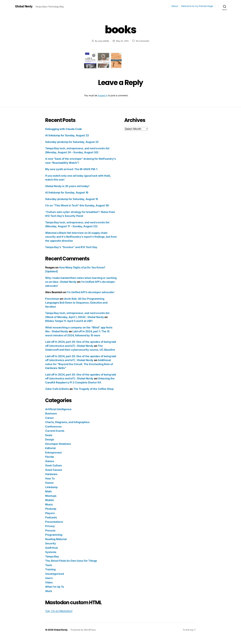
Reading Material (56, 539)
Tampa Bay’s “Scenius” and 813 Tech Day (71, 247)
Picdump (50, 508)
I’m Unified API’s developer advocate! (90, 292)
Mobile (49, 500)
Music (49, 504)
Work (48, 591)
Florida (49, 456)
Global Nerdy (23, 6)
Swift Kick (51, 547)
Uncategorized (54, 573)
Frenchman (52, 298)
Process (50, 530)
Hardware (51, 474)
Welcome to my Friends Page (197, 6)
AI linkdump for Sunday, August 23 (67, 135)
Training (50, 569)
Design (49, 439)
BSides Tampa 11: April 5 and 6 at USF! (69, 321)
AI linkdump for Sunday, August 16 (66, 192)
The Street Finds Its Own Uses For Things (71, 560)
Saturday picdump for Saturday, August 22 (72, 141)
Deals (48, 435)
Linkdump (51, 487)
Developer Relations (58, 443)
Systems (50, 552)
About (174, 6)
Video (49, 582)
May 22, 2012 (122, 41)
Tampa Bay (52, 556)
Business (51, 413)
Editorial (50, 448)
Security (50, 543)
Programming (53, 534)
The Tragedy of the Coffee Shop (93, 388)
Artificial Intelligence (58, 409)
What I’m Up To (54, 586)
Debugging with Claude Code (63, 129)
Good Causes (53, 469)
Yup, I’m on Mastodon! (58, 611)
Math (48, 491)
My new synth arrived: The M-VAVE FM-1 (71, 169)
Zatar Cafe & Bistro (57, 388)
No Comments (142, 41)
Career (49, 417)
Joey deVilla (103, 41)
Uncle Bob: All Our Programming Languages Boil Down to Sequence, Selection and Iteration (76, 302)
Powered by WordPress (83, 629)
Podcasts (51, 517)
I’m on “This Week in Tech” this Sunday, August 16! (77, 205)
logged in (103, 95)
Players (50, 513)
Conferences (53, 426)
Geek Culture (53, 465)
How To (50, 478)
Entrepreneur (53, 452)
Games (49, 461)
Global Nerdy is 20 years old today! (67, 186)
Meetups (50, 495)
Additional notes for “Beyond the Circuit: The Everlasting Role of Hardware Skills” (79, 364)
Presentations (54, 521)
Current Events (54, 430)
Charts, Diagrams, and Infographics (67, 422)
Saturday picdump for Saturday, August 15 (71, 199)
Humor (49, 482)
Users (49, 578)
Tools (48, 565)
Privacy (50, 526)
